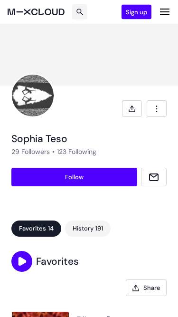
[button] (21, 261)
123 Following (76, 151)
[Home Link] (36, 12)
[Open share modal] (132, 108)
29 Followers (30, 151)
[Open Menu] (164, 12)
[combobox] (157, 108)
